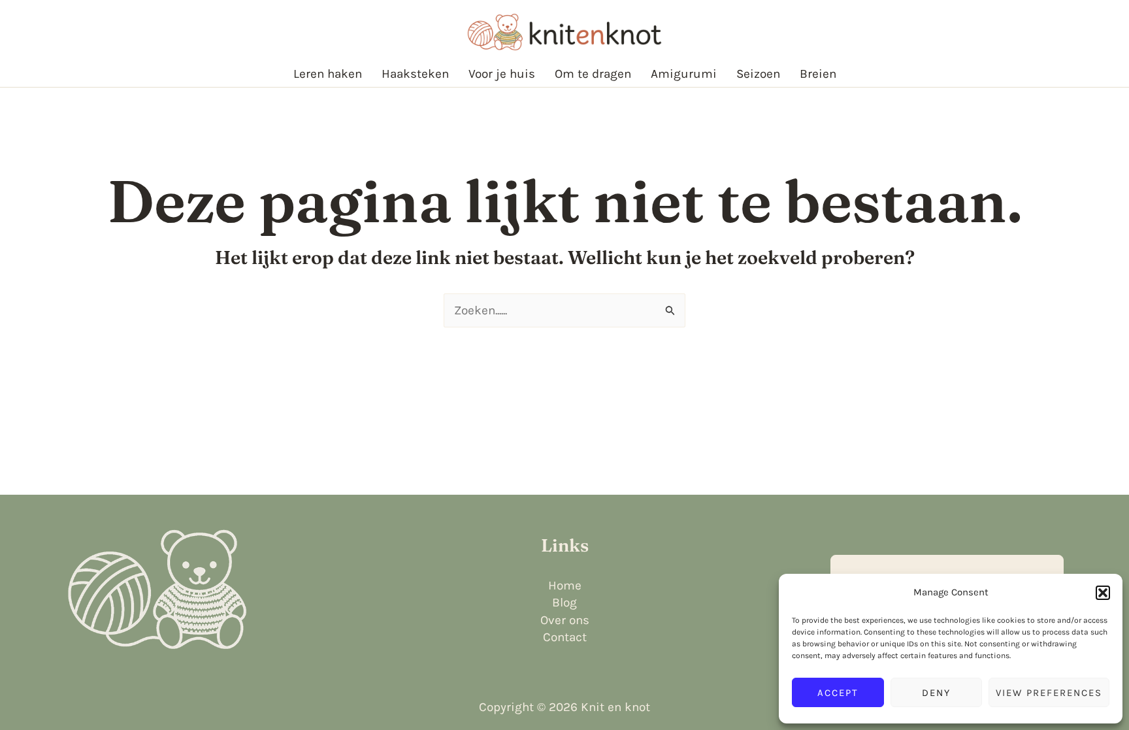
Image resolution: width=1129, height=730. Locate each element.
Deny (936, 693)
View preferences (1049, 693)
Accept (838, 693)
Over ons (564, 620)
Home (564, 585)
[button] (1102, 592)
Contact (565, 637)
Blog (564, 602)
